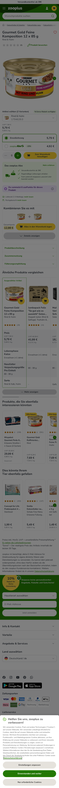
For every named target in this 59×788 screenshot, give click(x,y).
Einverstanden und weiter (29, 773)
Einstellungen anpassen (29, 765)
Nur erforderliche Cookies (30, 782)
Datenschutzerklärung (13, 758)
